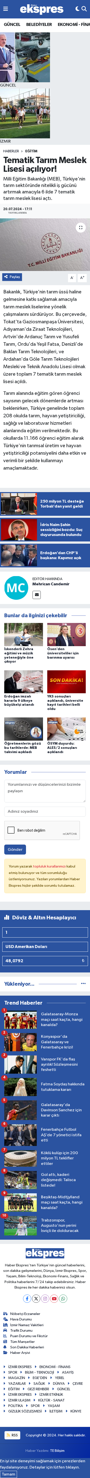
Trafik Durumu (21, 1330)
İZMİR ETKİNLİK (51, 1394)
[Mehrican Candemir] (16, 588)
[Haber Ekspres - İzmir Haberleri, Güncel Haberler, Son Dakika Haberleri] (42, 9)
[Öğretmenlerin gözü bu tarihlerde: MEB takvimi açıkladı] (23, 729)
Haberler (11, 151)
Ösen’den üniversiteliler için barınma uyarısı (63, 653)
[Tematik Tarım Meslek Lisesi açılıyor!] (45, 244)
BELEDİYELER (39, 24)
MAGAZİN (16, 1378)
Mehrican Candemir (51, 584)
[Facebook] (27, 1299)
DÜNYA (59, 1384)
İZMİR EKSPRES (20, 1367)
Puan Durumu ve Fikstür (29, 1336)
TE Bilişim (57, 1451)
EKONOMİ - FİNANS (55, 1367)
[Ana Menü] (5, 9)
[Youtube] (54, 1299)
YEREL (59, 1378)
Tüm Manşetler (22, 1342)
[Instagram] (45, 1299)
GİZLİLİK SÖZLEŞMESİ (25, 1411)
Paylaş (15, 277)
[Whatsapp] (63, 1299)
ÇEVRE (77, 1384)
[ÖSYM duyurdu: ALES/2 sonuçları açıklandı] (66, 729)
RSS (14, 1435)
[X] (36, 1299)
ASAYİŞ (68, 1372)
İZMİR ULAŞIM (19, 1400)
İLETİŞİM (56, 1411)
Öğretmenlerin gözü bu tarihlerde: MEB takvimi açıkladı (22, 748)
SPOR (12, 1372)
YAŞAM (54, 1406)
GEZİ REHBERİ (38, 1389)
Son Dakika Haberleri (27, 1347)
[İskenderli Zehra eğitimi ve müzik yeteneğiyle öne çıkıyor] (23, 634)
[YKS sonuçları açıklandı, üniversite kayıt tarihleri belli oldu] (66, 682)
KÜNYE (75, 1411)
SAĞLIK (39, 1384)
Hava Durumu (21, 1319)
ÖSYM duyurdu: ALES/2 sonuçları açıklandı (62, 748)
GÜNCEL (12, 24)
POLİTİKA (15, 1406)
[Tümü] (83, 984)
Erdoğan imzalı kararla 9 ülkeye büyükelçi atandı (19, 701)
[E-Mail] (36, 595)
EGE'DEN (40, 1378)
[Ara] (84, 9)
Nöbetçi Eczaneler (25, 1314)
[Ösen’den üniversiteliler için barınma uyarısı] (66, 634)
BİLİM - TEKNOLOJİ (39, 1372)
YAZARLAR (17, 1384)
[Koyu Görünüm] (78, 9)
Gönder (15, 850)
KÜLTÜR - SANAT (51, 1400)
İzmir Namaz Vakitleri (27, 1325)
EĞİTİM (31, 151)
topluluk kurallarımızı (49, 866)
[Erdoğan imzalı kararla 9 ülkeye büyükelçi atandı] (23, 682)
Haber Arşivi (20, 1353)
